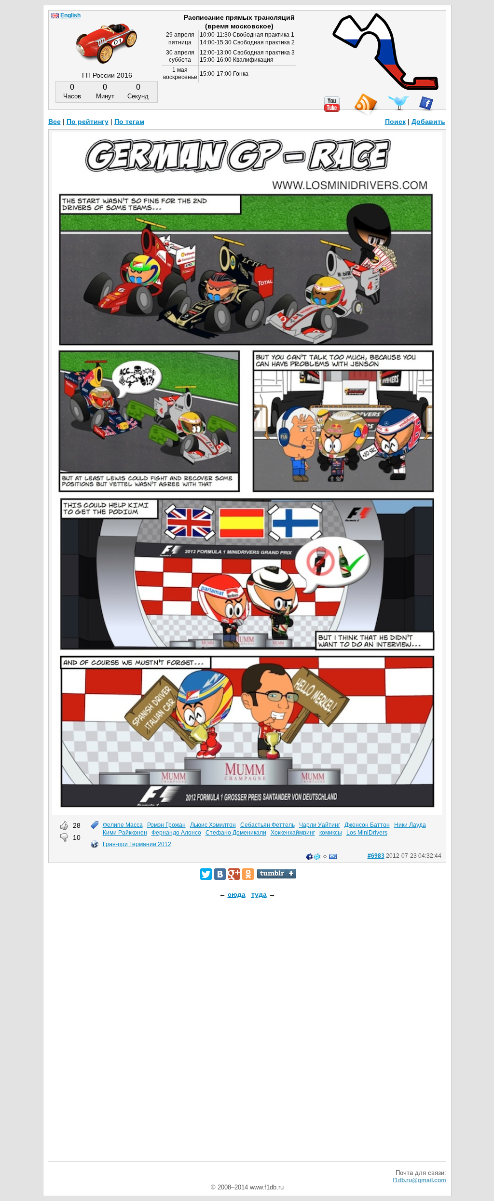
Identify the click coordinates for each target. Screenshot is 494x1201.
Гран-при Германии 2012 (137, 844)
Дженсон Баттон (367, 825)
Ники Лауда (410, 825)
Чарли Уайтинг (319, 825)
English (70, 15)
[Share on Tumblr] (276, 873)
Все (54, 121)
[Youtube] (332, 104)
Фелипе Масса (123, 825)
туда (259, 894)
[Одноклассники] (248, 874)
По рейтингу (88, 121)
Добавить (428, 121)
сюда (237, 894)
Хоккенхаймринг (293, 832)
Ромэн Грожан (166, 825)
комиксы (330, 832)
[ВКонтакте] (220, 874)
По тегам (129, 121)
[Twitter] (206, 874)
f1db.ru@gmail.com (419, 1180)
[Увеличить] (247, 812)
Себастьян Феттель (267, 825)
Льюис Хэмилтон (213, 825)
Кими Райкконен (125, 832)
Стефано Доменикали (236, 832)
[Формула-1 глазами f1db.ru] (106, 35)
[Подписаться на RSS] (365, 105)
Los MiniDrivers (366, 832)
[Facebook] (426, 103)
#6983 (376, 855)
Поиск (395, 121)
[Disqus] (247, 1038)
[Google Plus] (234, 874)
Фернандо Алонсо (176, 832)
